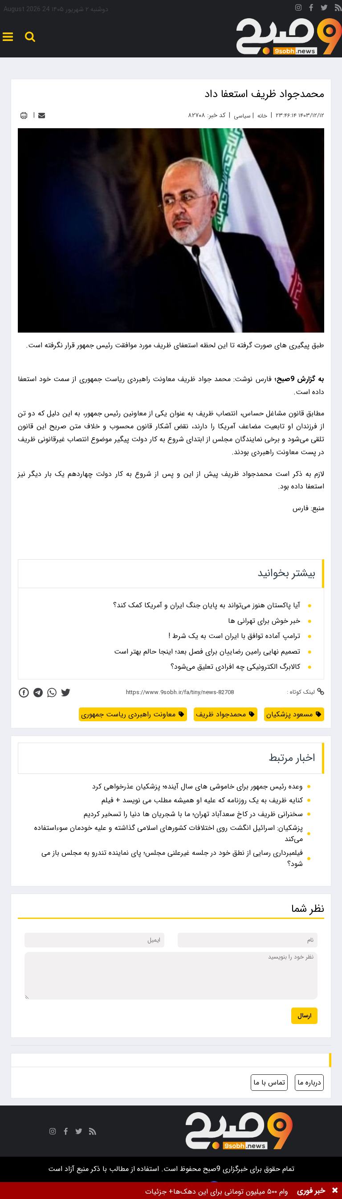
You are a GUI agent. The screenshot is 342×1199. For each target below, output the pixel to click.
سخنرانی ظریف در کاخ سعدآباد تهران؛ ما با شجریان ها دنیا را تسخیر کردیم (193, 814)
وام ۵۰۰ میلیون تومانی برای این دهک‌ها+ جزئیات (216, 1191)
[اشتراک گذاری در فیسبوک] (24, 693)
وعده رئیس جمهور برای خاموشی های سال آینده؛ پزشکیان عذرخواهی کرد (197, 786)
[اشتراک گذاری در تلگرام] (38, 692)
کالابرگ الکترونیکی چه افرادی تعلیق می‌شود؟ (235, 667)
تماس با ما (269, 1082)
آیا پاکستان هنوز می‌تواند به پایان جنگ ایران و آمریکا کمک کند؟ (206, 605)
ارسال (304, 1015)
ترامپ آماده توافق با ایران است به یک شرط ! (234, 636)
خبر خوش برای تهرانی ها (264, 621)
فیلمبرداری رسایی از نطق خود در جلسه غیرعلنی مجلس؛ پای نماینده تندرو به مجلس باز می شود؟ (172, 858)
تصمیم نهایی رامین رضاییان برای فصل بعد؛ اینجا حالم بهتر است (207, 652)
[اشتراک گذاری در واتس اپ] (51, 692)
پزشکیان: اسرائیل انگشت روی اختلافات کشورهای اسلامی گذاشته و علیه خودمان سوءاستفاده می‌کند (168, 833)
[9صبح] (289, 36)
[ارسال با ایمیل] (41, 115)
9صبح (210, 1169)
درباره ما (309, 1082)
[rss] (338, 9)
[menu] (8, 36)
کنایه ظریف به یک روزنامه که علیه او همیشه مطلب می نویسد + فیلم (202, 800)
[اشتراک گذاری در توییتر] (65, 692)
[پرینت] (24, 115)
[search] (30, 36)
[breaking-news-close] (335, 1191)
